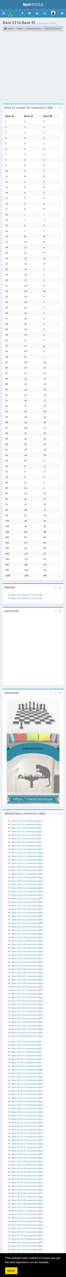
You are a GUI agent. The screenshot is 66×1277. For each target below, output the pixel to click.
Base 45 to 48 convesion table (27, 1200)
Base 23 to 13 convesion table (27, 859)
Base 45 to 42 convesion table (27, 1182)
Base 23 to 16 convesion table (27, 870)
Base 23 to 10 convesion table (27, 849)
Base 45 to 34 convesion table (27, 1154)
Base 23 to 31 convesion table (27, 919)
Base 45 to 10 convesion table (27, 1069)
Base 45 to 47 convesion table (27, 1196)
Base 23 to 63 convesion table (27, 1032)
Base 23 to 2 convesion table (26, 820)
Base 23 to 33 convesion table (27, 926)
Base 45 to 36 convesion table (27, 1161)
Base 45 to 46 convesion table (27, 1193)
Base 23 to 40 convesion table (27, 951)
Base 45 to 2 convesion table (26, 1041)
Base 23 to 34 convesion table (27, 930)
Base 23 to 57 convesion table (27, 1011)
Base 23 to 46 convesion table (27, 972)
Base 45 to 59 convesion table (27, 1238)
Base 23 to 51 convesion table (27, 990)
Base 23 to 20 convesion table (27, 884)
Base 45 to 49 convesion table (27, 1203)
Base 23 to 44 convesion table (27, 965)
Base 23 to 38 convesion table (27, 944)
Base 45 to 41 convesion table (27, 1179)
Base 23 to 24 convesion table (27, 894)
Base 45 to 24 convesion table (27, 1119)
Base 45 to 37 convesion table (27, 1164)
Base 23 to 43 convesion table (27, 962)
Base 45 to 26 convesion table (27, 1126)
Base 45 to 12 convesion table (27, 1076)
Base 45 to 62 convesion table (27, 1249)
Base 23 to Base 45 (53, 28)
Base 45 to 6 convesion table (26, 1055)
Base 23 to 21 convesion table (27, 887)
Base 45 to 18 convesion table (27, 1097)
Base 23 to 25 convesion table (27, 898)
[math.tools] (10, 12)
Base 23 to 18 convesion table (27, 877)
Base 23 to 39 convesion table (27, 947)
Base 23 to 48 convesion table (27, 979)
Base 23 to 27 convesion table (27, 905)
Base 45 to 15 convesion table (27, 1087)
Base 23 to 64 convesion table (27, 1036)
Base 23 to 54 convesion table (27, 1000)
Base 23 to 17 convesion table (27, 873)
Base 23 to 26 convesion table (27, 902)
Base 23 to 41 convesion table (27, 954)
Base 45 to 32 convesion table (27, 1147)
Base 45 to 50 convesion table (27, 1207)
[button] (3, 13)
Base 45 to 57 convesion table (27, 1231)
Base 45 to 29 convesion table (27, 1136)
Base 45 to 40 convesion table (27, 1175)
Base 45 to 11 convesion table (27, 1073)
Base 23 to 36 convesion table (27, 937)
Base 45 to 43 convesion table (27, 1186)
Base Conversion (33, 28)
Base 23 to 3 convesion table (26, 824)
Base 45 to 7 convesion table (26, 1059)
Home (10, 28)
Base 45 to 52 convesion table (27, 1214)
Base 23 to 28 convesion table (27, 909)
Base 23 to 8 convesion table (26, 842)
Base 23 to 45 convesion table (27, 969)
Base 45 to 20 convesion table (27, 1104)
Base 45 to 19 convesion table (27, 1101)
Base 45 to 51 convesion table (27, 1210)
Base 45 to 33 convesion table (27, 1150)
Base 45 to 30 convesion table (27, 1140)
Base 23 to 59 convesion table (27, 1018)
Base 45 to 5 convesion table (26, 1051)
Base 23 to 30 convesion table (27, 916)
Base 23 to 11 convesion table (27, 852)
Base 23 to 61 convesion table (27, 1025)
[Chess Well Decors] (33, 751)
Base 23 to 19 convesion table (27, 880)
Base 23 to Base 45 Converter (27, 594)
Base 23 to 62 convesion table (27, 1029)
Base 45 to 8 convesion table (26, 1062)
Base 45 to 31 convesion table (27, 1143)
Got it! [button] (11, 1270)
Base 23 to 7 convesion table (26, 838)
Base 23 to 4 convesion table (26, 827)
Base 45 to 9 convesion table (26, 1066)
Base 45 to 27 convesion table (27, 1129)
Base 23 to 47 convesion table (27, 976)
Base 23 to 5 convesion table (26, 831)
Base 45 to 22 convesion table (27, 1111)
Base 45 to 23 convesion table (27, 1115)
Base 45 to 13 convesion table (27, 1080)
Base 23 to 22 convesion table (27, 891)
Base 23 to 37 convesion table (27, 940)
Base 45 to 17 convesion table (27, 1094)
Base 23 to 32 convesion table (27, 923)
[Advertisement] (33, 69)
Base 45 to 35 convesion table (27, 1157)
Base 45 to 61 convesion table (27, 1246)
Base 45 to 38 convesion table (27, 1168)
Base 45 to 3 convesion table (26, 1044)
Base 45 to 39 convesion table (27, 1171)
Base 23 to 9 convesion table (26, 845)
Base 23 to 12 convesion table (27, 856)
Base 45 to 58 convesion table (27, 1235)
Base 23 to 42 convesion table (27, 958)
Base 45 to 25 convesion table (27, 1122)
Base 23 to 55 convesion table (27, 1004)
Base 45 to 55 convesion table (27, 1224)
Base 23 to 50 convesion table (27, 986)
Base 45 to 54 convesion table (27, 1221)
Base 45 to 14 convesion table (27, 1083)
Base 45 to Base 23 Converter (27, 598)
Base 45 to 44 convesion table (27, 1189)
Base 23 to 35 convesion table (27, 933)
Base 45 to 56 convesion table (27, 1228)
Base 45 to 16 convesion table (27, 1090)
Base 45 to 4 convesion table (26, 1048)
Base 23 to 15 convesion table (27, 866)
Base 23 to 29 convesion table (27, 912)
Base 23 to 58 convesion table (27, 1014)
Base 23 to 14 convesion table (27, 863)
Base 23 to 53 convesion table (27, 997)
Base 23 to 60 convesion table (27, 1022)
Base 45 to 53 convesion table (27, 1217)
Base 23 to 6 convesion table (26, 835)
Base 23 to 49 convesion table (27, 983)
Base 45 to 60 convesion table (27, 1242)
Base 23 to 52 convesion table (27, 993)
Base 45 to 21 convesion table (27, 1108)
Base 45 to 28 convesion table (27, 1133)
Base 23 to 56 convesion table (27, 1007)
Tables (20, 28)
